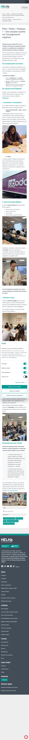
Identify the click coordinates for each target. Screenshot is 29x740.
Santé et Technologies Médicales (18, 15)
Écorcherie (18, 560)
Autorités (3, 648)
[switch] (25, 368)
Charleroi (23, 554)
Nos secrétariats (4, 642)
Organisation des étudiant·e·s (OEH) (9, 588)
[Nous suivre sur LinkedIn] (11, 566)
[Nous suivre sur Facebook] (2, 566)
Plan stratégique (4, 608)
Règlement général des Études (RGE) (9, 621)
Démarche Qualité (5, 625)
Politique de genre (5, 634)
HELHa (10, 15)
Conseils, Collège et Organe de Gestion (9, 612)
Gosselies (6, 556)
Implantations (4, 581)
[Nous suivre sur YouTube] (8, 566)
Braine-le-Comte (17, 554)
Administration (4, 651)
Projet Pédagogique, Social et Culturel (9, 618)
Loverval (8, 558)
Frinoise (14, 560)
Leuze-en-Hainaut (19, 556)
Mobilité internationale (6, 601)
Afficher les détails (20, 382)
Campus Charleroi (5, 591)
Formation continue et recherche (8, 598)
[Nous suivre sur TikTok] (14, 566)
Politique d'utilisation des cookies (8, 690)
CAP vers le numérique (6, 628)
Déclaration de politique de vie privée (9, 687)
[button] (4, 139)
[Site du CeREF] (14, 546)
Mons (12, 558)
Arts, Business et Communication (17, 14)
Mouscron (3, 560)
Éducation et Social (5, 15)
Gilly (2, 556)
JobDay (2, 672)
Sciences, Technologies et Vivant (8, 17)
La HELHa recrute (4, 669)
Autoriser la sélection (14, 391)
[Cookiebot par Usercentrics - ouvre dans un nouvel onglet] (21, 344)
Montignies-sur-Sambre (19, 558)
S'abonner (4, 679)
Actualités (3, 594)
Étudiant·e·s (3, 665)
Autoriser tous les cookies (14, 386)
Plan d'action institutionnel (7, 615)
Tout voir (17, 566)
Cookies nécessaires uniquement (14, 395)
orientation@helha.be (13, 490)
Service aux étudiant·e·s (6, 585)
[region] (14, 139)
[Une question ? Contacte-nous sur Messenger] (26, 737)
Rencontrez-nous (4, 645)
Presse (2, 658)
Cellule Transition (5, 631)
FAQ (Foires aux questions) (7, 655)
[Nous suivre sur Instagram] (5, 566)
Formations (3, 575)
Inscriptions (3, 578)
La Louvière (11, 556)
